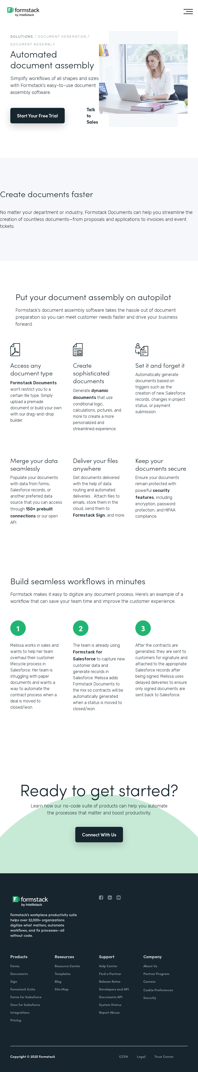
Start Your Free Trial (37, 115)
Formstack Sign (89, 515)
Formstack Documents (33, 382)
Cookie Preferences (158, 989)
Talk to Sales (92, 115)
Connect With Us (99, 834)
